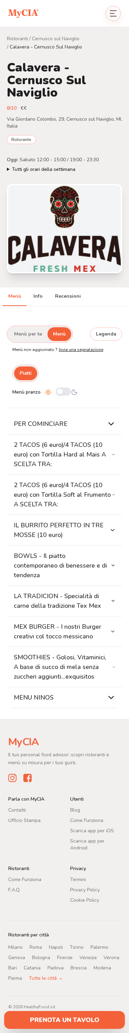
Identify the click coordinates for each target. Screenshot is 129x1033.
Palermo (99, 947)
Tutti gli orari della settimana (43, 169)
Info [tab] (38, 296)
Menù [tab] (14, 296)
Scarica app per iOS (92, 830)
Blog (75, 810)
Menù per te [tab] (28, 334)
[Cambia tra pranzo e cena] (63, 392)
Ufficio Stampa (24, 820)
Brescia (79, 968)
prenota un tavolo (64, 1020)
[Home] (23, 13)
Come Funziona (86, 820)
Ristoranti (17, 38)
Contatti (17, 810)
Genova (16, 957)
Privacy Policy (85, 890)
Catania (32, 968)
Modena (102, 968)
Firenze (65, 957)
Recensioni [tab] (68, 296)
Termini (78, 879)
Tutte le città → (46, 978)
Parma (15, 978)
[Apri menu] (113, 13)
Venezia (88, 957)
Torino (77, 947)
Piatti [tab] (26, 373)
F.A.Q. (14, 890)
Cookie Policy (84, 900)
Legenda (106, 334)
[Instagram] (12, 777)
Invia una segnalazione (81, 349)
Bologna (41, 957)
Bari (12, 968)
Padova (55, 968)
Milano (15, 947)
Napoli (56, 947)
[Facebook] (27, 777)
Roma (36, 947)
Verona (111, 957)
